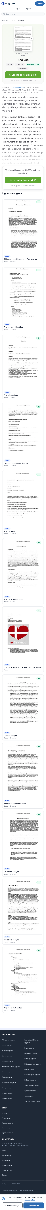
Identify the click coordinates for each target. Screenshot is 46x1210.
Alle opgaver (6, 1118)
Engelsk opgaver (8, 1061)
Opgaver (28, 9)
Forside (4, 1113)
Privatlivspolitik (7, 1165)
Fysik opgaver (7, 1077)
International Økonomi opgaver (31, 1041)
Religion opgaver (30, 1080)
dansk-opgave (18, 87)
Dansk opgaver (7, 1056)
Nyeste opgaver (7, 1123)
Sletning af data (7, 1170)
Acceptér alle (33, 1205)
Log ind (40, 3)
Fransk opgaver (7, 1072)
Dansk (13, 20)
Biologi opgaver (7, 1051)
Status (4, 1175)
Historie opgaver (7, 1093)
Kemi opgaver (29, 1048)
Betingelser (6, 1160)
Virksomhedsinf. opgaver (32, 1101)
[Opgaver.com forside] (9, 4)
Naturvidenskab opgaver (32, 1064)
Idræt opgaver (7, 1098)
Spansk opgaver (30, 1091)
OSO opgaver (29, 1069)
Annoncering (6, 1155)
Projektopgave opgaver (32, 1074)
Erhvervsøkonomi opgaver (11, 1066)
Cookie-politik (30, 1200)
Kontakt (4, 1151)
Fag (16, 9)
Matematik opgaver (31, 1053)
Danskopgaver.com (26, 1190)
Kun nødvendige (12, 1205)
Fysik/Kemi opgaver (9, 1082)
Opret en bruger (7, 1133)
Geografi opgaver (8, 1088)
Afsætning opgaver (8, 1040)
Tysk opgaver (29, 1096)
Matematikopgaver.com (10, 1190)
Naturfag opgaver (30, 1059)
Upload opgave (7, 1128)
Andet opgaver (7, 1045)
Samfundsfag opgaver (31, 1085)
